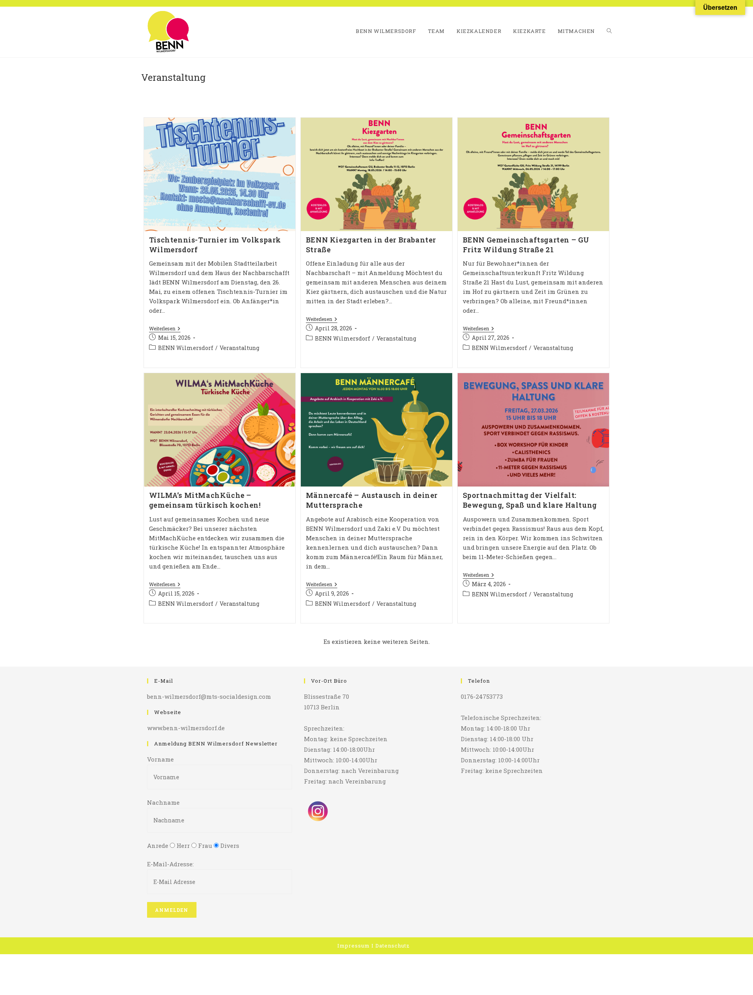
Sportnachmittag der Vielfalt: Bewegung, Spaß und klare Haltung (530, 500)
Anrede (157, 845)
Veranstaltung (239, 348)
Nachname (163, 802)
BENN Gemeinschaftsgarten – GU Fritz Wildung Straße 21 (526, 244)
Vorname (160, 759)
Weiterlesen (164, 329)
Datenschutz (392, 945)
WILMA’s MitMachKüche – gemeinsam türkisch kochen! (205, 500)
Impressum (353, 945)
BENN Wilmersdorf (185, 348)
